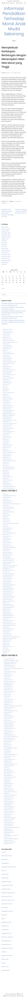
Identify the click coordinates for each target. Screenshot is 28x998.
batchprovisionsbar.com (8, 628)
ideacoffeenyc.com (7, 555)
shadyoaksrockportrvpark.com (10, 547)
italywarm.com (7, 834)
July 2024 (3, 264)
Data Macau (4, 859)
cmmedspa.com (7, 780)
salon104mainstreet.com (8, 575)
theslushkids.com (8, 741)
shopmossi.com (7, 757)
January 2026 (5, 231)
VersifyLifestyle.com (7, 373)
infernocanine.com (8, 762)
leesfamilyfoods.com (7, 444)
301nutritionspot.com (8, 798)
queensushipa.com (7, 397)
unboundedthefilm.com (8, 332)
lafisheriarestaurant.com (8, 597)
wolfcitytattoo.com (8, 733)
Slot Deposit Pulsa (6, 856)
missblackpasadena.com (9, 707)
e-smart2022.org (6, 441)
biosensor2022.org (7, 515)
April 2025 (4, 246)
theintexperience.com (7, 331)
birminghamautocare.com (8, 606)
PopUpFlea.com (6, 389)
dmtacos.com (7, 670)
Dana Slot (4, 915)
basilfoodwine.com (8, 785)
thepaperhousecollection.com (10, 764)
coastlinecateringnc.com (9, 665)
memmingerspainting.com (8, 410)
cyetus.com (5, 449)
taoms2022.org (6, 521)
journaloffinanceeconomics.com (11, 835)
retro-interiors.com (7, 436)
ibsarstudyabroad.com (8, 528)
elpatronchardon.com (7, 591)
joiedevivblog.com (8, 804)
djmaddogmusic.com (8, 770)
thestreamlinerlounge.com (10, 817)
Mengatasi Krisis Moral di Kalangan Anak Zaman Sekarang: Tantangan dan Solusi (7, 213)
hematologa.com (7, 676)
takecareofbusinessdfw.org (9, 369)
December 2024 (5, 254)
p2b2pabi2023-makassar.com (9, 495)
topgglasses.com (7, 704)
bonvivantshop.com (7, 382)
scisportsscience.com (8, 840)
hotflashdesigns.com (7, 416)
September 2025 (6, 237)
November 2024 (5, 256)
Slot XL (3, 918)
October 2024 (5, 258)
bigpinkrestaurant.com (8, 407)
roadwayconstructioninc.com (9, 623)
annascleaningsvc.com (9, 731)
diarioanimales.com (7, 539)
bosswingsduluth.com (7, 604)
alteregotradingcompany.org (9, 460)
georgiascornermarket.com (9, 567)
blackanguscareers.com (9, 812)
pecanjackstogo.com (8, 723)
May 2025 (4, 245)
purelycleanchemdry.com (8, 378)
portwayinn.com (7, 769)
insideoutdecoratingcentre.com (10, 423)
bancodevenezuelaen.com (9, 340)
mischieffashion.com (7, 433)
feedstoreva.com (6, 641)
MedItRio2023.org (6, 483)
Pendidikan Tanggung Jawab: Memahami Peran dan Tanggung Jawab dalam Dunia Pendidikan (12, 322)
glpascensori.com (8, 744)
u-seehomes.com (6, 429)
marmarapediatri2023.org (8, 508)
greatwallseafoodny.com (9, 691)
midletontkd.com (7, 782)
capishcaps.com (6, 651)
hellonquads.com (6, 537)
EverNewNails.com (7, 421)
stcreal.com (5, 387)
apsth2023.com (6, 481)
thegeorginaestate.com (8, 614)
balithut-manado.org (7, 459)
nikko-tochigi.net (7, 786)
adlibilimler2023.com (7, 455)
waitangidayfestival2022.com (9, 486)
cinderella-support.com (8, 405)
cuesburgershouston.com (9, 667)
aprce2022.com (6, 462)
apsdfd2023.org (6, 475)
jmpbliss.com (5, 394)
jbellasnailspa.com (7, 609)
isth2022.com (5, 494)
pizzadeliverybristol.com (8, 560)
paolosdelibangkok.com (8, 617)
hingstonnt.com (6, 344)
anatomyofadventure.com (10, 777)
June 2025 (4, 243)
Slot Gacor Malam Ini (7, 937)
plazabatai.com (6, 534)
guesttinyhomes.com (8, 679)
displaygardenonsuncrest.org (9, 638)
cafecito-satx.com (8, 720)
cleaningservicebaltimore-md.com (11, 660)
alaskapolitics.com (7, 348)
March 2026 (4, 227)
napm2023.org (6, 473)
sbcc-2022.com (6, 465)
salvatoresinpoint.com (8, 425)
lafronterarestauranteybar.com (11, 736)
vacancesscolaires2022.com (9, 488)
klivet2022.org (6, 518)
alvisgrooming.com (7, 612)
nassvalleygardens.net (9, 822)
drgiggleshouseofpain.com (9, 415)
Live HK (3, 852)
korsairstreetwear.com (9, 699)
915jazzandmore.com (7, 599)
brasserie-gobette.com (8, 630)
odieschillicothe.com (7, 557)
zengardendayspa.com (9, 725)
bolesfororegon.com (8, 814)
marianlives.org (6, 335)
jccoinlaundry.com (7, 549)
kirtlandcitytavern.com (9, 796)
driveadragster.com (8, 675)
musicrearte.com (6, 631)
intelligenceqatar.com (7, 366)
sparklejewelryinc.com (9, 727)
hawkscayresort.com (7, 536)
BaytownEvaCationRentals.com (10, 361)
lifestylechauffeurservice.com (9, 420)
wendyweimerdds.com (8, 399)
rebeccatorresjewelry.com (8, 392)
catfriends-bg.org (6, 334)
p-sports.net (6, 697)
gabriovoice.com (7, 694)
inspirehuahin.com (7, 408)
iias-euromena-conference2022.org (11, 523)
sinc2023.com (6, 499)
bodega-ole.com (7, 816)
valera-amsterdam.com (9, 806)
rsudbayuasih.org (8, 829)
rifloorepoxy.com (7, 746)
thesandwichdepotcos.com (9, 413)
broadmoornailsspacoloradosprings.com (13, 705)
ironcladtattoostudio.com (9, 728)
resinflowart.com (7, 696)
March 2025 (4, 248)
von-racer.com (6, 572)
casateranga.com (8, 752)
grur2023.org (5, 470)
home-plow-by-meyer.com (10, 681)
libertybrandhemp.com (9, 808)
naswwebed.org (6, 457)
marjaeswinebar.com (7, 552)
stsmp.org (5, 350)
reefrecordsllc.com (8, 712)
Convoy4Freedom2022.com (9, 468)
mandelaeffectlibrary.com (8, 353)
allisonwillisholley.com (9, 765)
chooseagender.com (7, 345)
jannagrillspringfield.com (8, 588)
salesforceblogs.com (7, 358)
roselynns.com (6, 355)
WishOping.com (6, 379)
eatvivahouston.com (8, 686)
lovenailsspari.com (7, 580)
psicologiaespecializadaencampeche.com (13, 668)
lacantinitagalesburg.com (8, 559)
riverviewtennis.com (7, 635)
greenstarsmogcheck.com (8, 562)
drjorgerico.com (6, 395)
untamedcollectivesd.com (9, 759)
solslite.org (6, 767)
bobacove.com (6, 618)
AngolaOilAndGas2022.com (9, 467)
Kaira (15, 994)
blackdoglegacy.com (8, 684)
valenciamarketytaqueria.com (10, 710)
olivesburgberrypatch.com (10, 740)
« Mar (3, 288)
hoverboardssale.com (8, 347)
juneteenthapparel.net (9, 832)
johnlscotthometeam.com (8, 428)
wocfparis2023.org (7, 497)
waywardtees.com (7, 337)
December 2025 (5, 233)
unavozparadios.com (7, 542)
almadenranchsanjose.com (9, 452)
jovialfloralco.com (7, 426)
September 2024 (6, 260)
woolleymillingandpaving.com (10, 748)
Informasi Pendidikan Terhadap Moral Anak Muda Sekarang (14, 21)
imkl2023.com (6, 478)
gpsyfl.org (5, 653)
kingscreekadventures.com (9, 374)
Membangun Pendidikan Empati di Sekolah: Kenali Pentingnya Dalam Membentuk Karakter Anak (13, 312)
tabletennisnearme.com (8, 646)
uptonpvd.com (7, 749)
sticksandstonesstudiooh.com (10, 754)
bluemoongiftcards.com (9, 790)
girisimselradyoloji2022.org (9, 511)
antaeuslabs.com (6, 376)
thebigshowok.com (8, 688)
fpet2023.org (5, 439)
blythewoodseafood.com (8, 615)
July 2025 (3, 241)
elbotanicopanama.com (8, 546)
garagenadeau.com (7, 418)
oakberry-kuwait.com (7, 581)
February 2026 (5, 229)
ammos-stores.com (8, 799)
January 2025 (5, 252)
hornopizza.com (7, 673)
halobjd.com (5, 365)
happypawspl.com (7, 563)
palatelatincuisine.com (9, 683)
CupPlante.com (6, 384)
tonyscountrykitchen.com (8, 607)
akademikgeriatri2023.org (8, 507)
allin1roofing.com (7, 774)
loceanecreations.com (9, 801)
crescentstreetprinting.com (10, 671)
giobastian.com (7, 743)
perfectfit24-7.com (7, 568)
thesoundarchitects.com (9, 772)
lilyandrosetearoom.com (9, 738)
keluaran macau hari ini (8, 892)
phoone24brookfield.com (8, 620)
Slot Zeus (4, 870)
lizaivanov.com (7, 678)
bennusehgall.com (7, 529)
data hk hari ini (19, 3)
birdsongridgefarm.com (9, 803)
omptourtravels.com (8, 825)
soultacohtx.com (6, 649)
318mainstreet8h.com (7, 578)
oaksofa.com (6, 648)
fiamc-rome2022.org (7, 594)
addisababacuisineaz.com (10, 842)
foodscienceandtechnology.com (11, 838)
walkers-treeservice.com (9, 756)
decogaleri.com (6, 541)
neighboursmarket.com (9, 811)
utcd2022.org (5, 513)
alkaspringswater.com (8, 576)
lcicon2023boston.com (8, 485)
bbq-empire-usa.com (7, 640)
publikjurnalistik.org (8, 830)
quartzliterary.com (7, 583)
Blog (7, 201)
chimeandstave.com (8, 689)
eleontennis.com (6, 447)
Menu (14, 40)
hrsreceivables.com (7, 402)
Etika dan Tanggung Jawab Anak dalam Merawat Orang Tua (21, 211)
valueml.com (5, 391)
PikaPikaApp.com (6, 368)
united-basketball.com (9, 717)
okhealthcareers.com (7, 329)
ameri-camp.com (6, 400)
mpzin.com (5, 386)
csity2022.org (5, 526)
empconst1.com (6, 404)
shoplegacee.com (7, 381)
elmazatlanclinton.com (8, 554)
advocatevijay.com (7, 454)
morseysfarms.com (7, 633)
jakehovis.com (6, 602)
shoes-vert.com (6, 544)
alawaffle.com (7, 714)
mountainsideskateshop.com (10, 795)
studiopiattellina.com (7, 586)
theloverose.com (7, 692)
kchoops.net (6, 793)
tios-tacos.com (7, 718)
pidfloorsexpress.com (8, 339)
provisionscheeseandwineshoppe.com (11, 503)
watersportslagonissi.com (8, 431)
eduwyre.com (6, 434)
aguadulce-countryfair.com (9, 601)
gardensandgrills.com (9, 783)
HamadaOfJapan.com (7, 371)
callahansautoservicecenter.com (10, 565)
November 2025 (5, 235)
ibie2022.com (5, 463)
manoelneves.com (7, 352)
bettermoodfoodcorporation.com (10, 342)
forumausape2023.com (8, 476)
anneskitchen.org (8, 709)
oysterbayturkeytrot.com (9, 735)
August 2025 (5, 239)
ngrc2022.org (5, 442)
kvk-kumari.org (7, 837)
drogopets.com (6, 643)
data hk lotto (5, 966)
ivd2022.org (5, 524)
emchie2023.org (6, 510)
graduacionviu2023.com (9, 722)
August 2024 (5, 262)
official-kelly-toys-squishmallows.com (11, 636)
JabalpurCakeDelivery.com (9, 363)
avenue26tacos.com (8, 702)
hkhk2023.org (6, 472)
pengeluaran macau (7, 948)
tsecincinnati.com (6, 531)
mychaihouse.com (7, 610)
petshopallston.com (8, 701)
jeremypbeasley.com (7, 412)
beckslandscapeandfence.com (11, 662)
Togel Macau (5, 863)
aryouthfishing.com (8, 715)
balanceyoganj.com (7, 356)
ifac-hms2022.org (6, 520)
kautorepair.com (6, 550)
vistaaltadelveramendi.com (10, 663)
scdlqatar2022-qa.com (8, 500)
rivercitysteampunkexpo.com (10, 791)
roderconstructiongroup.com (9, 533)
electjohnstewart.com (8, 824)
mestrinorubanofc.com (9, 819)
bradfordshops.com (7, 450)
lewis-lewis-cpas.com (7, 446)
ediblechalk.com (6, 644)
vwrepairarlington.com (9, 658)
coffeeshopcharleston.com (9, 573)
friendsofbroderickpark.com (9, 584)
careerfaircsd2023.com (8, 480)
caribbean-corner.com (9, 788)
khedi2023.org (6, 505)
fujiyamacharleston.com (8, 589)
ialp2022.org (5, 516)
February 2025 (5, 250)
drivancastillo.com (8, 778)
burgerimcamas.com (8, 843)
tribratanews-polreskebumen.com (11, 827)
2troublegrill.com (7, 751)
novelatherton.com (8, 821)
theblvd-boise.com (7, 438)
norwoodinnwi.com (8, 809)
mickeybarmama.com (7, 622)
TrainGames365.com (7, 360)
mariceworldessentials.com (9, 596)
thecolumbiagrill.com (7, 502)
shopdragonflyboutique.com (9, 625)
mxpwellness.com (8, 761)
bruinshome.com (7, 730)
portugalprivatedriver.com (8, 570)
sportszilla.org (6, 627)
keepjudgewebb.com (8, 775)
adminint (18, 72)
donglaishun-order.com (8, 593)
